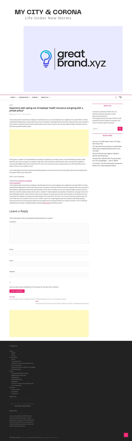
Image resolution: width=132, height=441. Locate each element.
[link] (11, 183)
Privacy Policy (15, 389)
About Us (44, 97)
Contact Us (14, 393)
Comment (13, 222)
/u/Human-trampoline (25, 181)
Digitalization (15, 377)
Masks (13, 359)
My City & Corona (14, 437)
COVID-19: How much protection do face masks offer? (22, 364)
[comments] (17, 183)
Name (11, 249)
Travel (13, 355)
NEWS (13, 353)
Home (12, 97)
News (11, 104)
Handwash (14, 381)
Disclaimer (14, 391)
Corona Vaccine (16, 361)
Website (12, 271)
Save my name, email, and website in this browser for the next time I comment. (34, 287)
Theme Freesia (31, 437)
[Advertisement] (49, 142)
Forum (34, 97)
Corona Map (23, 97)
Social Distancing (16, 379)
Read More (46, 203)
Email (11, 260)
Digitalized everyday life (18, 375)
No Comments (27, 114)
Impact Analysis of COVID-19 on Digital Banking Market (23, 368)
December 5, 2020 (15, 114)
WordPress (38, 437)
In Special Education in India (19, 373)
